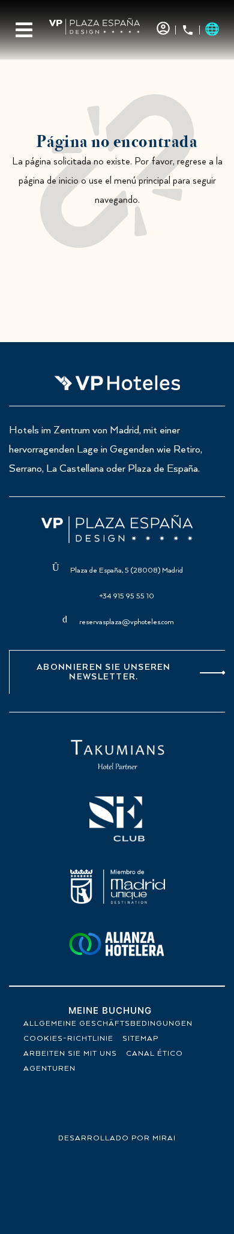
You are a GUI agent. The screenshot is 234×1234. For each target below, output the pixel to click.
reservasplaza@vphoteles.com (126, 622)
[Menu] (24, 30)
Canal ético (154, 1053)
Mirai (164, 1138)
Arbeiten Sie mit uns (70, 1053)
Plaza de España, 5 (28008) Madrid (126, 570)
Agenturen (49, 1068)
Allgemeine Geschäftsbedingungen (108, 1023)
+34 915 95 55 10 (126, 596)
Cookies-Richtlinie (68, 1038)
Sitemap (140, 1038)
